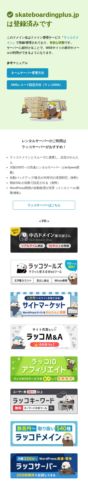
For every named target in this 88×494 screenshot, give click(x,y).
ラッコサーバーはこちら (44, 205)
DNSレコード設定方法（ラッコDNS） (36, 84)
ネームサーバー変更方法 (27, 72)
